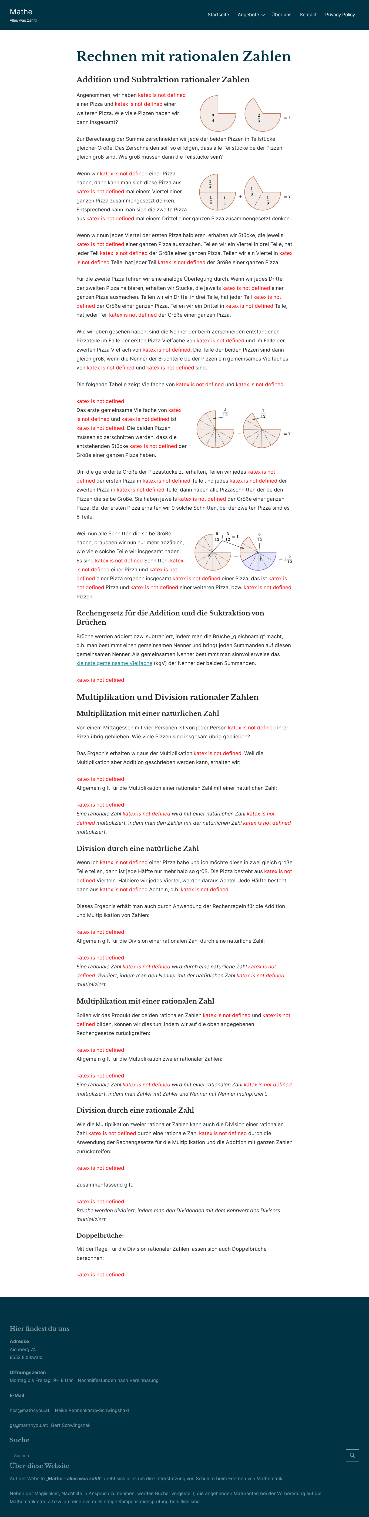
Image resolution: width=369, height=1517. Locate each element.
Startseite (218, 14)
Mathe (21, 11)
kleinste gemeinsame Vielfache (114, 663)
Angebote (248, 14)
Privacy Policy (340, 14)
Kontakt (308, 14)
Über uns (281, 14)
